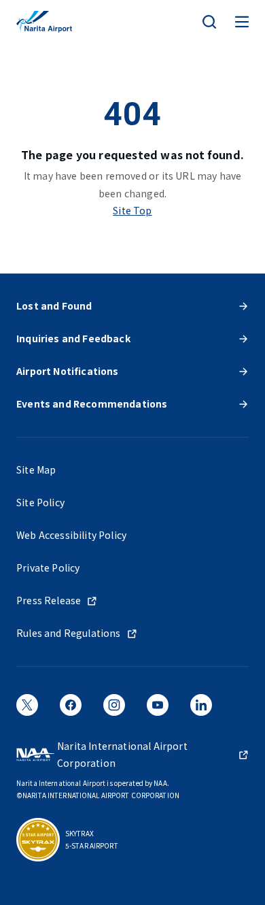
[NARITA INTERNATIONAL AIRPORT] (44, 22)
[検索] (209, 21)
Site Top (132, 210)
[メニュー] (242, 21)
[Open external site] (27, 710)
